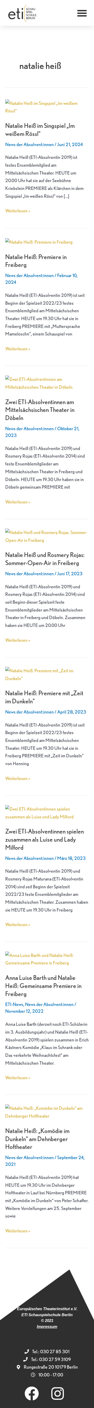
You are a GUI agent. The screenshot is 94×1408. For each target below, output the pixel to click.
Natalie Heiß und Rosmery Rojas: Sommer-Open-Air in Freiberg (45, 559)
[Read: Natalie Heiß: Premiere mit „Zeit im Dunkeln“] (47, 673)
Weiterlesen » (17, 210)
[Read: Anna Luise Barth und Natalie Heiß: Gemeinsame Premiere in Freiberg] (47, 958)
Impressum (47, 1326)
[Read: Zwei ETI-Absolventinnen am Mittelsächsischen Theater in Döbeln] (47, 382)
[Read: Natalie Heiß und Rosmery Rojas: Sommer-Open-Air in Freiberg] (47, 535)
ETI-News (14, 1004)
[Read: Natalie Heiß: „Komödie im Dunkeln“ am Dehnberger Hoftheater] (47, 1111)
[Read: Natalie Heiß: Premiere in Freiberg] (39, 241)
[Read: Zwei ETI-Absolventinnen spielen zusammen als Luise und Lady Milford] (47, 812)
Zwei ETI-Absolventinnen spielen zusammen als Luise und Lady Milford (44, 839)
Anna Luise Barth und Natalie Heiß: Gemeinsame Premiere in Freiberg (43, 986)
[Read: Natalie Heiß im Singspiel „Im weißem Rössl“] (47, 106)
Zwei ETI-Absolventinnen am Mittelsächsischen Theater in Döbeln (39, 410)
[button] (82, 13)
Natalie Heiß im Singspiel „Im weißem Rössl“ (40, 129)
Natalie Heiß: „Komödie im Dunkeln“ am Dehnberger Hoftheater (37, 1139)
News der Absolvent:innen (29, 144)
